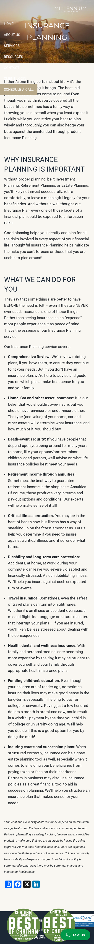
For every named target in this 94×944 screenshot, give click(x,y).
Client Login (15, 79)
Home (9, 24)
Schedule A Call (19, 90)
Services (12, 46)
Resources (13, 57)
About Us (12, 35)
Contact (11, 68)
